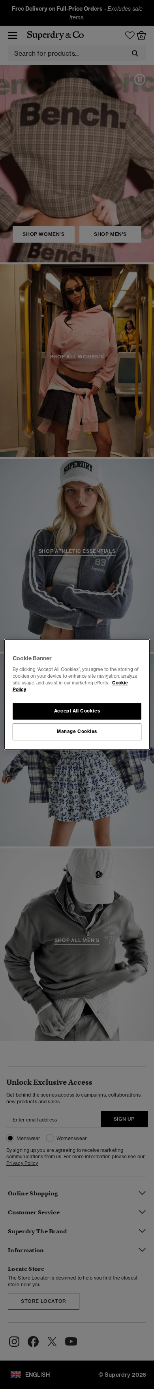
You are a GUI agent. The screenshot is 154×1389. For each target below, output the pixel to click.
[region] (77, 694)
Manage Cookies (77, 731)
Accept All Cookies (77, 711)
